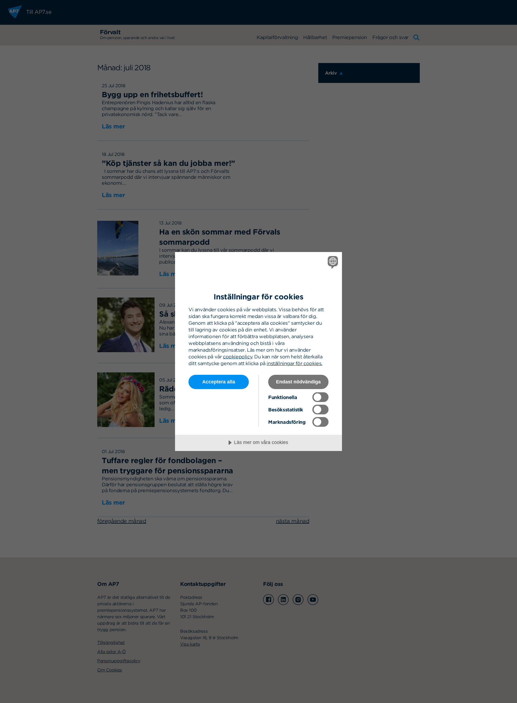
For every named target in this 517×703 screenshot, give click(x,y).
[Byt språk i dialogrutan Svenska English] (332, 262)
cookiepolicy (237, 356)
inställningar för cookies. (294, 363)
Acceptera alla (218, 381)
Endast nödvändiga (298, 381)
